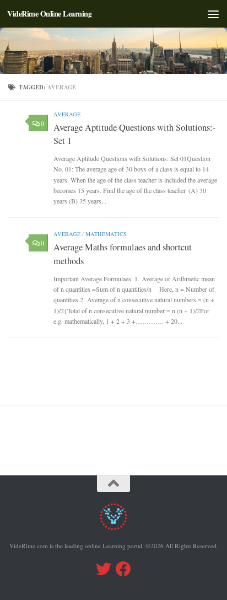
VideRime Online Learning (49, 13)
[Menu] (213, 14)
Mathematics (106, 234)
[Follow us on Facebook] (123, 569)
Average (66, 114)
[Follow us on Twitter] (103, 569)
